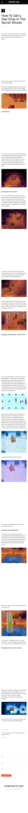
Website (2, 769)
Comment (3, 737)
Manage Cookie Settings (18, 789)
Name (2, 756)
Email (2, 762)
